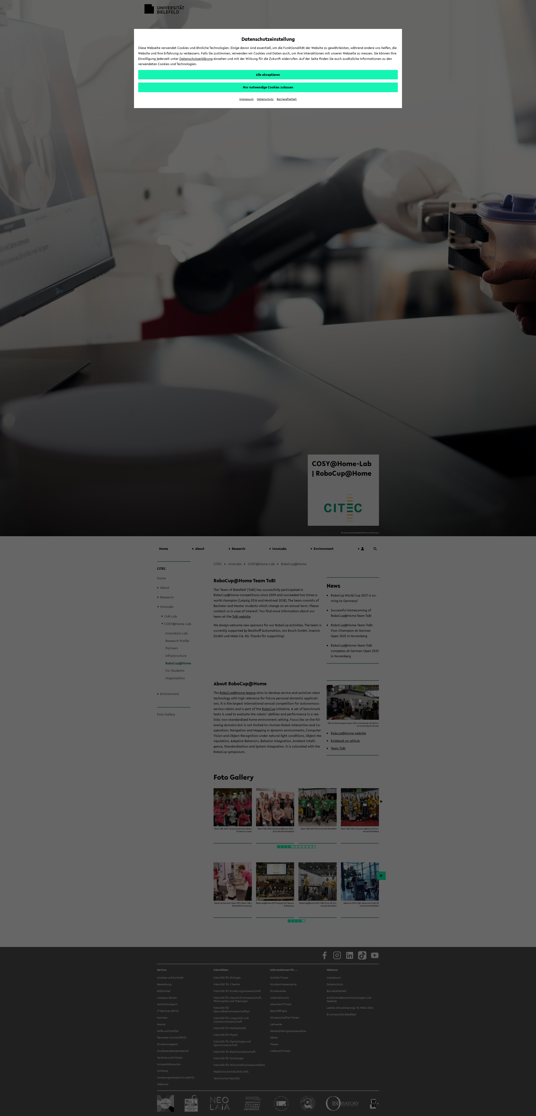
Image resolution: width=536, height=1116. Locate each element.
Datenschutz (265, 99)
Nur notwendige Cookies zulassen (268, 87)
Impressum (246, 99)
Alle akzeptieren (268, 74)
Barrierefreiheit (287, 99)
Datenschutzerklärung (196, 58)
